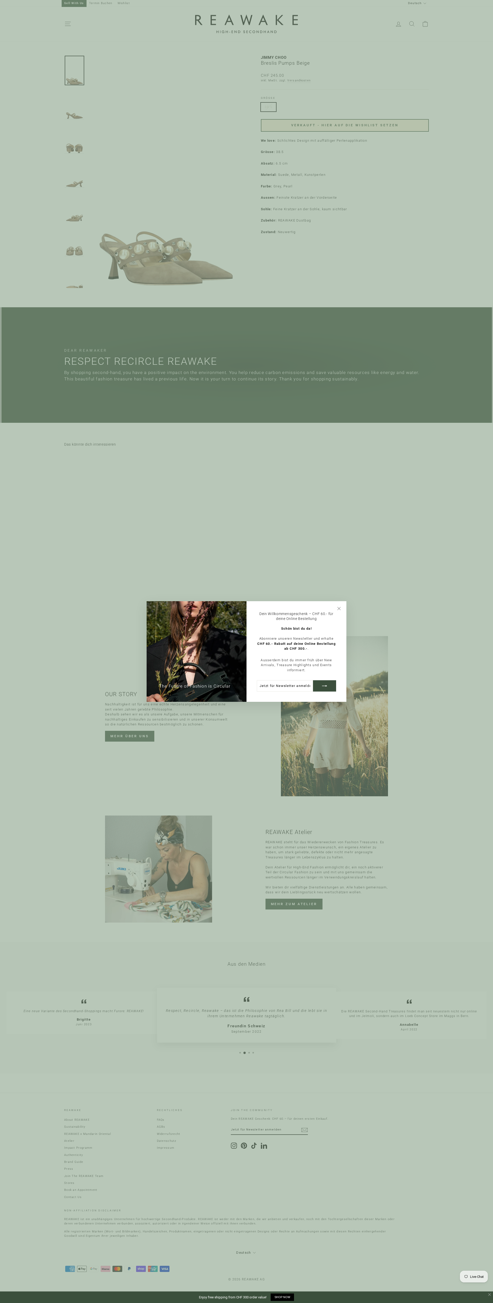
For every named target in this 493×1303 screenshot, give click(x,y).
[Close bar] (490, 1294)
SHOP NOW (282, 1297)
